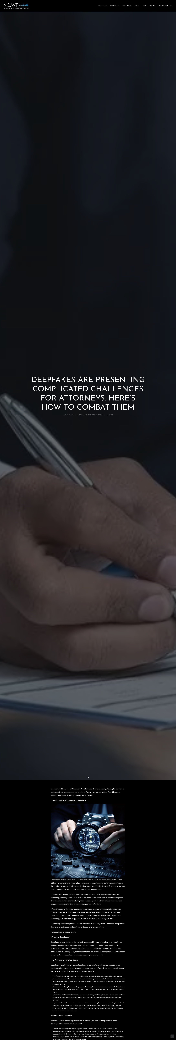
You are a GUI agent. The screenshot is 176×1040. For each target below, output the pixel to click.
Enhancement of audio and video (91, 415)
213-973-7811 (163, 6)
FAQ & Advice (127, 6)
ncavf (111, 415)
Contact (153, 6)
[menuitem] (103, 6)
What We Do (102, 6)
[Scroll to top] (172, 1036)
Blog (144, 6)
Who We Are (114, 6)
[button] (171, 6)
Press (137, 6)
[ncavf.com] (17, 6)
